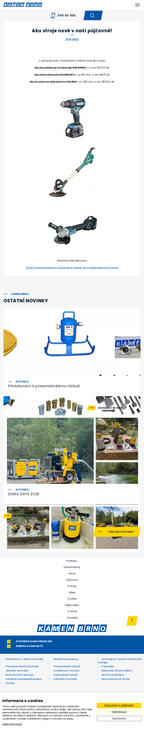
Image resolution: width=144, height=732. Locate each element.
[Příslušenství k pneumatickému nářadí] (72, 341)
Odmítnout (119, 712)
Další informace (12, 724)
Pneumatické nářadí (67, 666)
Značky (10, 683)
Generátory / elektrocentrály (24, 659)
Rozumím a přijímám (119, 705)
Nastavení (119, 718)
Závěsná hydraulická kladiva (24, 679)
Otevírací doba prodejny (34, 641)
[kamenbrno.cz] (72, 628)
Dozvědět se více (110, 408)
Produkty (71, 561)
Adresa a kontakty (29, 646)
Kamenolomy (72, 567)
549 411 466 (66, 15)
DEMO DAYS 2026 (23, 494)
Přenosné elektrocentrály (22, 666)
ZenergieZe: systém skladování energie (120, 660)
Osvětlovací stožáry (66, 670)
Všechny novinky (121, 532)
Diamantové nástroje (19, 675)
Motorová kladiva (113, 675)
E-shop (72, 586)
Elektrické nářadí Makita (117, 670)
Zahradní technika (65, 679)
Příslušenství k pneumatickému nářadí (44, 386)
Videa (72, 592)
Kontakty (72, 617)
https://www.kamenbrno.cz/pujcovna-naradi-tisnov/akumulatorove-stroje (72, 267)
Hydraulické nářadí (66, 675)
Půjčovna (72, 580)
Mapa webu (72, 605)
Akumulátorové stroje (116, 679)
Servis (72, 573)
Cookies (72, 598)
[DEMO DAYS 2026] (72, 449)
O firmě (72, 611)
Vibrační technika (17, 670)
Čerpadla (108, 666)
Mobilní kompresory (66, 659)
